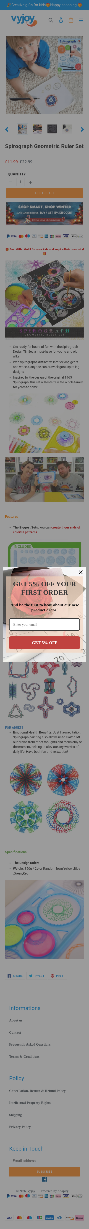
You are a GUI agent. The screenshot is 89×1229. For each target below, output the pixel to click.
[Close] (80, 572)
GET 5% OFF (44, 642)
